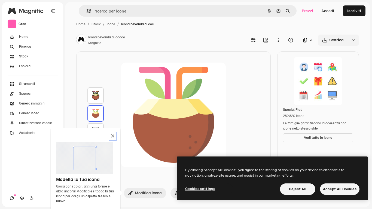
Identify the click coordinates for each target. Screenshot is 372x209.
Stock (96, 24)
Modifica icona (148, 192)
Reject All (297, 189)
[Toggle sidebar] (53, 11)
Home (81, 24)
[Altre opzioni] (278, 40)
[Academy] (21, 198)
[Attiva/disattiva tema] (31, 198)
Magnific (94, 43)
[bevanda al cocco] (95, 95)
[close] (112, 136)
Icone (111, 24)
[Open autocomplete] (86, 11)
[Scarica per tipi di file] (308, 40)
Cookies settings (200, 188)
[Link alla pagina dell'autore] (81, 40)
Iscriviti (354, 10)
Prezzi (307, 10)
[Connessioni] (12, 198)
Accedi (327, 10)
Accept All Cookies (339, 189)
